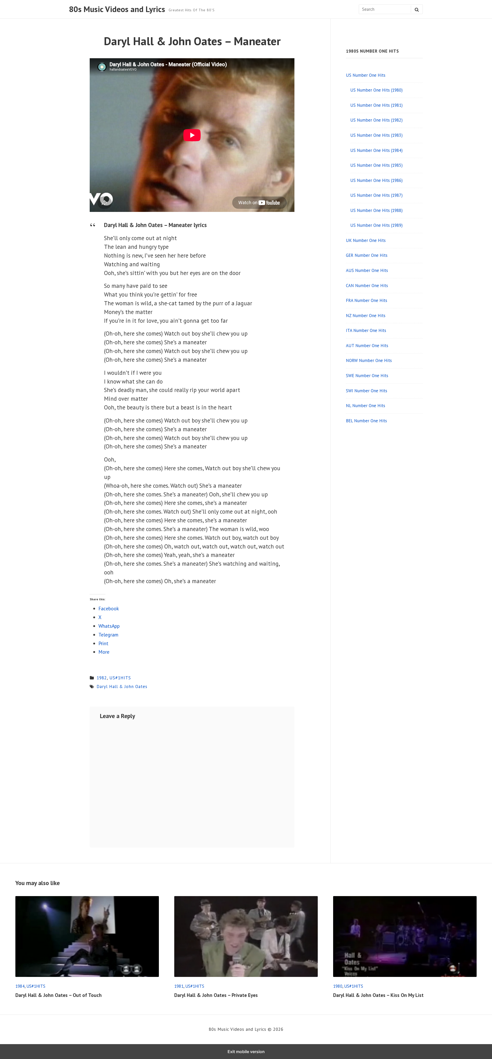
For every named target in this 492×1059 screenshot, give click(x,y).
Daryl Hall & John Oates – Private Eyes (216, 995)
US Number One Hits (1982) (376, 120)
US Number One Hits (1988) (376, 210)
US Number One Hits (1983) (376, 135)
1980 (337, 986)
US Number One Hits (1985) (376, 165)
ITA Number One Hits (366, 330)
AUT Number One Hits (367, 345)
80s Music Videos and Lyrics (117, 9)
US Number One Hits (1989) (376, 225)
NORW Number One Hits (369, 360)
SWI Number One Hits (366, 391)
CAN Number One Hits (367, 285)
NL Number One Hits (365, 405)
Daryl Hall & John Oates (122, 686)
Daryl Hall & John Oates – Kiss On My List (378, 995)
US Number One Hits (365, 75)
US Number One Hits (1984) (376, 150)
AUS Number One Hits (367, 270)
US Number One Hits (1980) (376, 90)
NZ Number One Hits (365, 315)
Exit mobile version (246, 1051)
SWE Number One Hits (367, 375)
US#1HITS (120, 678)
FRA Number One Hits (366, 300)
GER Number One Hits (366, 255)
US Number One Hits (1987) (376, 195)
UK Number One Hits (366, 240)
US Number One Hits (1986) (376, 180)
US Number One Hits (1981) (376, 105)
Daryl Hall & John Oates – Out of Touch (58, 995)
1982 (102, 678)
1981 (178, 986)
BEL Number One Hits (366, 421)
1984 (20, 986)
